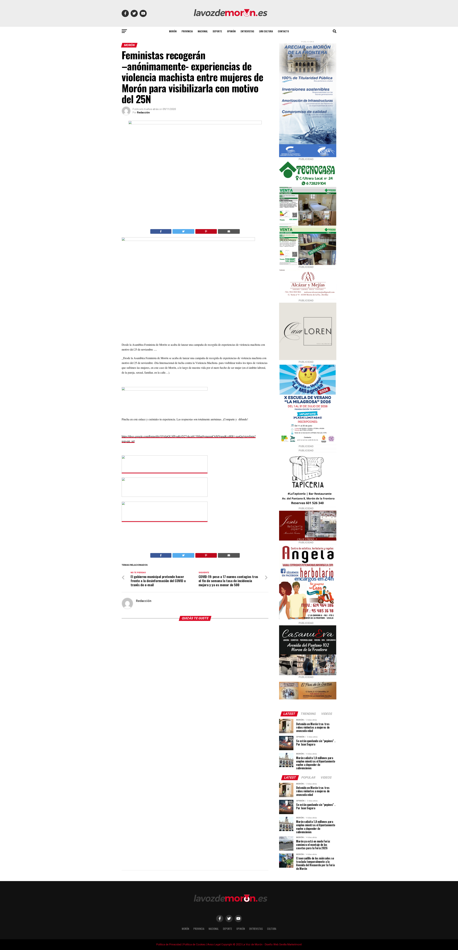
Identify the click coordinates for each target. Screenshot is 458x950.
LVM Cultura (266, 31)
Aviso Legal (214, 944)
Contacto (283, 31)
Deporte (217, 31)
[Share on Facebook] (160, 231)
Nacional (203, 31)
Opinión (231, 31)
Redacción (143, 112)
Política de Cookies (194, 944)
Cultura (271, 929)
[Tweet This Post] (183, 231)
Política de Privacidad (168, 944)
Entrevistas (247, 31)
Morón (173, 31)
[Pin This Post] (206, 231)
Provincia (187, 31)
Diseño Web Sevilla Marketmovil (283, 944)
